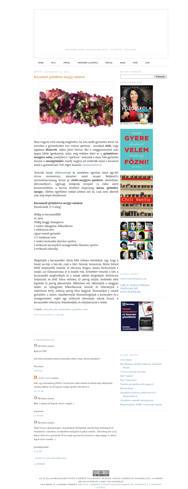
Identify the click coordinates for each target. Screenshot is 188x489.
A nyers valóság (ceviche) (133, 371)
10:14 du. (39, 391)
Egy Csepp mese (128, 379)
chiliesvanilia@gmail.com (133, 278)
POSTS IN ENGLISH (130, 291)
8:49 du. (38, 371)
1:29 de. (59, 315)
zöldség (66, 62)
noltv (147, 62)
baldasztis (48, 309)
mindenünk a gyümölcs (70, 309)
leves (53, 62)
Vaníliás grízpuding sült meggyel (136, 384)
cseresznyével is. (92, 165)
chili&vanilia (44, 377)
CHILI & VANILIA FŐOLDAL (135, 285)
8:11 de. (38, 451)
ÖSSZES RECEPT (129, 288)
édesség (109, 62)
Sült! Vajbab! (126, 375)
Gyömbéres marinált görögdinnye (136, 400)
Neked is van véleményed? (51, 458)
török (135, 62)
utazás (122, 62)
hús (56, 309)
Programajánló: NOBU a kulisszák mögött (141, 404)
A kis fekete (126, 359)
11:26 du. (39, 416)
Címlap (41, 62)
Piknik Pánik (126, 388)
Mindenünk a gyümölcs (88, 62)
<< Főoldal (39, 463)
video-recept (63, 172)
